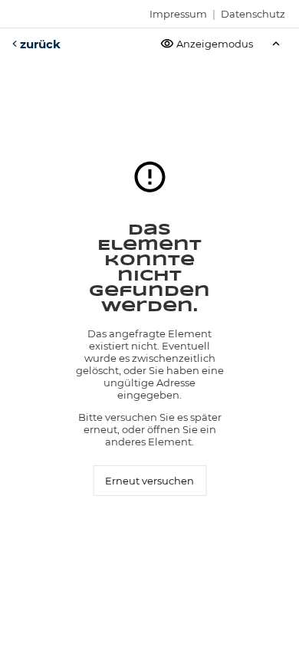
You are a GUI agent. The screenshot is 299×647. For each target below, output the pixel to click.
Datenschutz (253, 14)
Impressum (178, 14)
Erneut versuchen (149, 481)
